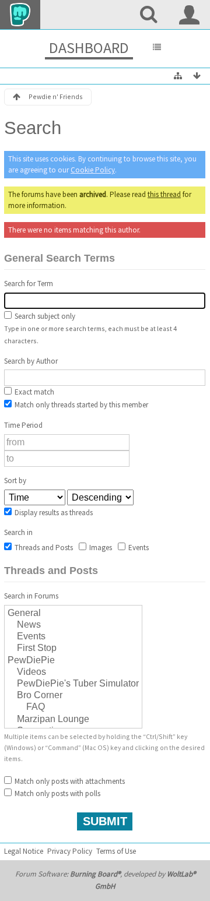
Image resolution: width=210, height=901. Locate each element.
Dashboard (89, 47)
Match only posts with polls (56, 793)
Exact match (33, 392)
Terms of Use (116, 851)
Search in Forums (31, 596)
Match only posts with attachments (69, 781)
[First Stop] (73, 648)
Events (138, 547)
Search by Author (31, 361)
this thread (164, 194)
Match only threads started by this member (80, 405)
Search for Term (28, 283)
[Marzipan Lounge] (73, 720)
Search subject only (44, 316)
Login (189, 14)
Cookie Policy (93, 170)
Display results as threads (53, 513)
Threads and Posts (43, 547)
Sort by (15, 480)
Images (100, 547)
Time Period (23, 425)
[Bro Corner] (73, 696)
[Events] (73, 637)
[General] (73, 614)
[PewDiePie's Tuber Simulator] (73, 684)
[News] (73, 625)
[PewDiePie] (73, 661)
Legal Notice (23, 851)
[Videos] (73, 672)
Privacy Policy (69, 851)
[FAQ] (73, 707)
